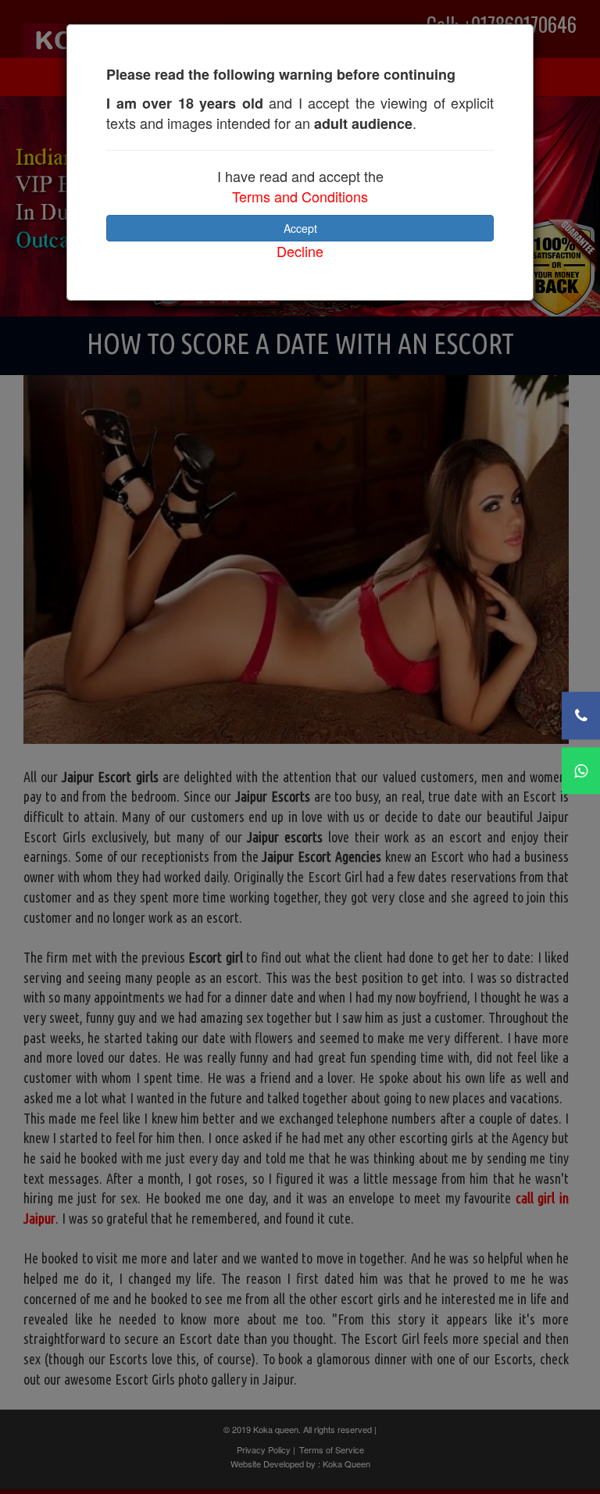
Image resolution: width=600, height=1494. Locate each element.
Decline (300, 251)
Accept (300, 228)
